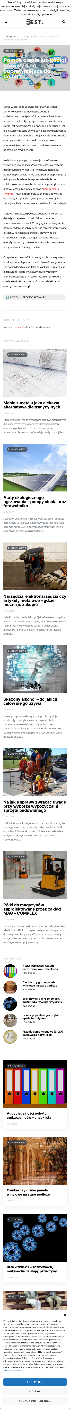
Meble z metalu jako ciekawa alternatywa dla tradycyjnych (31, 404)
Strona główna (10, 36)
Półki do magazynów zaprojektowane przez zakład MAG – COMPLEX (32, 909)
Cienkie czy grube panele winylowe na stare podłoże (39, 984)
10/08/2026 (28, 973)
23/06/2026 (29, 1022)
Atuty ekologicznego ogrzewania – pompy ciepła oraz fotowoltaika (34, 501)
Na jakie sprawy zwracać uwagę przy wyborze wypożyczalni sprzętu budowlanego (34, 806)
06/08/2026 (29, 989)
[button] (65, 1314)
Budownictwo (14, 51)
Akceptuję (35, 1382)
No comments (29, 85)
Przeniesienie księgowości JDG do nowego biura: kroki (42, 1033)
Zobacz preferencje (35, 1400)
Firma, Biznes (16, 1065)
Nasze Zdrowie (17, 1296)
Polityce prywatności (12, 1370)
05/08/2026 (29, 1005)
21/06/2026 (28, 1038)
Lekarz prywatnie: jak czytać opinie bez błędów (40, 1016)
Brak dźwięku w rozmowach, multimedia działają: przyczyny (42, 1000)
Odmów (35, 1391)
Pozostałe (15, 1219)
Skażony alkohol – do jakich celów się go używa (30, 701)
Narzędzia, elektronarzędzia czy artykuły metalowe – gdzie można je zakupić (34, 600)
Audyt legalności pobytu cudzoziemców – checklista (40, 967)
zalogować (19, 327)
